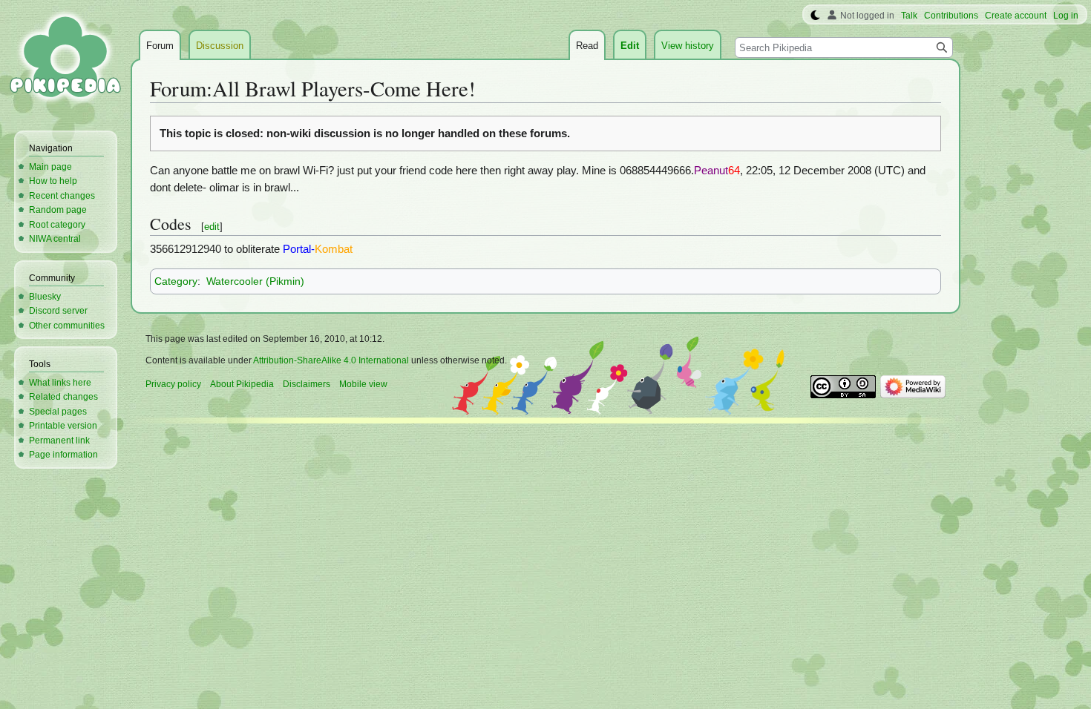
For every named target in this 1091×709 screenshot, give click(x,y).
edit (212, 226)
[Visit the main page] (65, 59)
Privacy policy (173, 384)
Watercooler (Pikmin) (255, 281)
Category (175, 281)
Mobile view (363, 384)
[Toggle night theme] (815, 15)
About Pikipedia (242, 384)
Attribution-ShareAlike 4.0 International (331, 360)
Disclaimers (306, 384)
